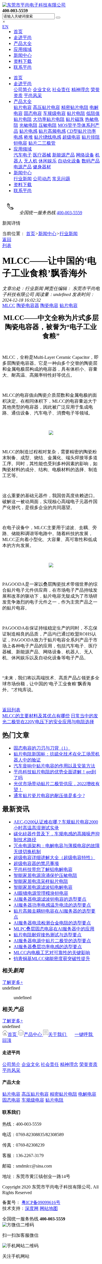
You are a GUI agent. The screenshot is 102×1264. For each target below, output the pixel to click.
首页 (18, 31)
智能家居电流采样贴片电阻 (41, 881)
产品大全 (23, 43)
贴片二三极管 (42, 143)
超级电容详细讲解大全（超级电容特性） (54, 857)
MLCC (8, 305)
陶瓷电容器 (27, 305)
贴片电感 (28, 131)
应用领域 (23, 49)
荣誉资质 (88, 1064)
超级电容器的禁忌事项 (36, 863)
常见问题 (61, 178)
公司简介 (23, 89)
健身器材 (42, 166)
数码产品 (91, 160)
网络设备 (85, 155)
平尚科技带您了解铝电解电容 (43, 869)
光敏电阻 (28, 125)
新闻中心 (23, 55)
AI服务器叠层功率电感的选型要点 (48, 946)
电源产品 (23, 166)
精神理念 (80, 89)
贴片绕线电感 (47, 137)
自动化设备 (69, 160)
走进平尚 (23, 37)
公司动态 (42, 178)
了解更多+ (12, 982)
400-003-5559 (69, 212)
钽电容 (20, 143)
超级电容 (71, 137)
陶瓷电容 (49, 305)
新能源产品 (63, 155)
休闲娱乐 (48, 160)
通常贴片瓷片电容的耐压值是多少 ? (49, 795)
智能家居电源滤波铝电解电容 (43, 887)
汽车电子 (23, 155)
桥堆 (28, 137)
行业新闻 (23, 178)
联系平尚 (23, 67)
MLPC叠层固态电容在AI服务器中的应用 (54, 928)
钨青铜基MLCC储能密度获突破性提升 (52, 958)
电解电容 (87, 1094)
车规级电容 (54, 113)
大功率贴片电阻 (49, 119)
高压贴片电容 (46, 107)
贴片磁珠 (75, 119)
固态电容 (33, 113)
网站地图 (49, 1208)
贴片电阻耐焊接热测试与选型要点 (48, 934)
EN (5, 26)
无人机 (30, 160)
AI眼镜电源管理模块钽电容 (41, 893)
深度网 (32, 1208)
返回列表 (11, 709)
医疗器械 (42, 155)
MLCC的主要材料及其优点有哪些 (36, 715)
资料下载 (23, 61)
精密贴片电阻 (74, 107)
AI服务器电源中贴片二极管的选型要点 (52, 940)
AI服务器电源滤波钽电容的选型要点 (50, 899)
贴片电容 (23, 107)
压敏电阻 (48, 125)
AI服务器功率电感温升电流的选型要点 (52, 905)
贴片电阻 (76, 113)
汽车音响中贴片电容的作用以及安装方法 (54, 765)
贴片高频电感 (52, 131)
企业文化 (42, 89)
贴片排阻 (91, 137)
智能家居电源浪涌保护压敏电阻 (45, 875)
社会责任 (61, 89)
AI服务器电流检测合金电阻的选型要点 (52, 922)
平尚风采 (33, 95)
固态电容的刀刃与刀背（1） (42, 748)
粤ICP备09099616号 (41, 1202)
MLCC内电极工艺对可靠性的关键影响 (52, 952)
